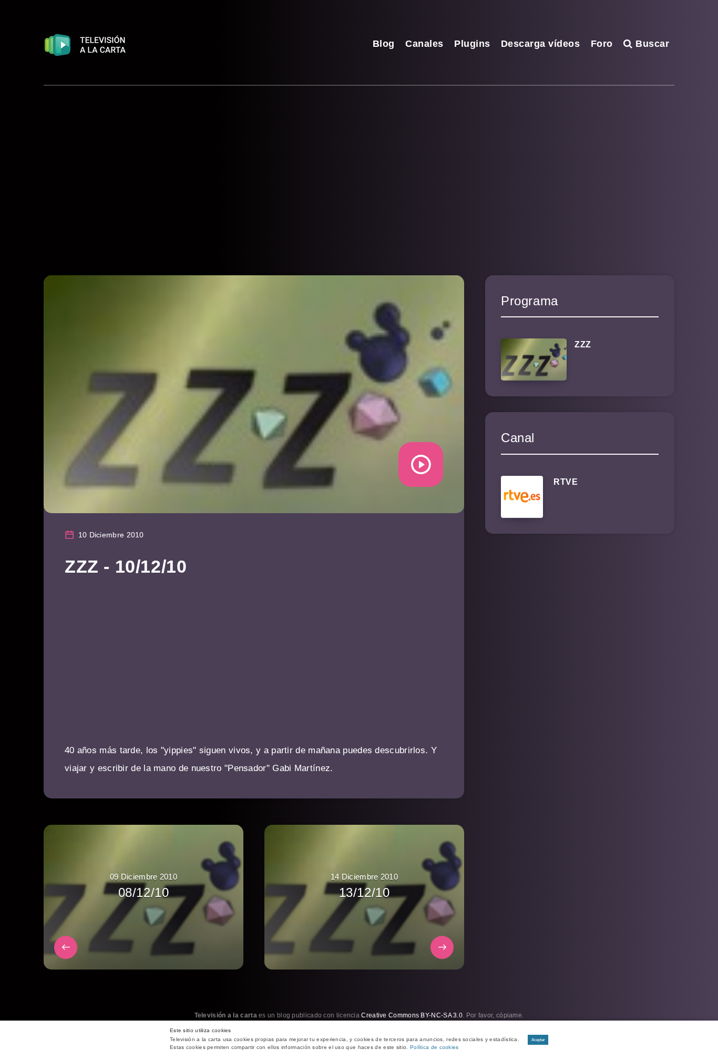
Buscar (651, 43)
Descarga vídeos (540, 43)
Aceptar (538, 1039)
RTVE (565, 481)
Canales (424, 43)
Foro (602, 43)
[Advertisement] (359, 164)
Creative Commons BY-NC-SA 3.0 (412, 1015)
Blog (384, 43)
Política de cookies (434, 1047)
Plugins (472, 43)
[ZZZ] (534, 359)
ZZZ (583, 344)
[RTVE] (522, 497)
